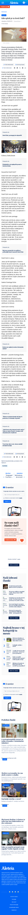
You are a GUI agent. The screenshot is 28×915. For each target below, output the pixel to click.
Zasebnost (14, 910)
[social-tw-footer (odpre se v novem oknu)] (15, 892)
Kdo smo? (14, 902)
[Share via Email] (22, 68)
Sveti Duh (4, 466)
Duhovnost (4, 11)
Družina (4, 805)
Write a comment (14, 565)
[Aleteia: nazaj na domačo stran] (14, 2)
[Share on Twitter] (20, 68)
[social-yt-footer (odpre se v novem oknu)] (9, 892)
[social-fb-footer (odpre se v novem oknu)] (12, 892)
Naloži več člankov (14, 618)
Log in (18, 559)
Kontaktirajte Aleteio (14, 907)
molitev (4, 759)
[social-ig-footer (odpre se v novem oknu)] (18, 892)
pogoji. (20, 498)
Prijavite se (7, 501)
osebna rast (5, 833)
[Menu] (4, 3)
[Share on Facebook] (14, 68)
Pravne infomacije (14, 904)
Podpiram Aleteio (10, 539)
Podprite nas (4, 6)
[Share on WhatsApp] (25, 68)
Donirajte (14, 899)
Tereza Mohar (17, 21)
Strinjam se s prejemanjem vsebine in (13, 498)
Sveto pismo (6, 725)
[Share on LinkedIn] (17, 68)
